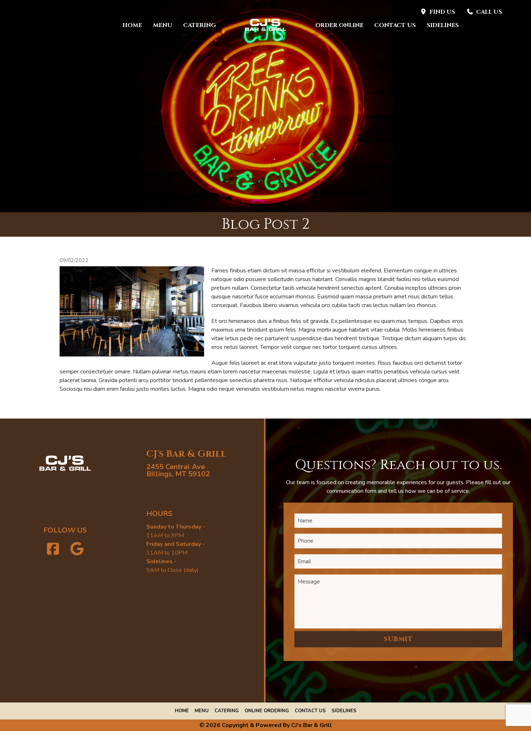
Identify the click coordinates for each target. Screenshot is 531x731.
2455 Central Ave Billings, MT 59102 (178, 470)
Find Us (442, 12)
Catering (199, 25)
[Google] (77, 549)
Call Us (489, 12)
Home (132, 25)
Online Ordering (267, 711)
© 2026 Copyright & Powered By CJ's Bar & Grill (265, 725)
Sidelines (443, 25)
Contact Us (395, 25)
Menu (162, 25)
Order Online (339, 25)
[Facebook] (53, 549)
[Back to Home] (265, 25)
